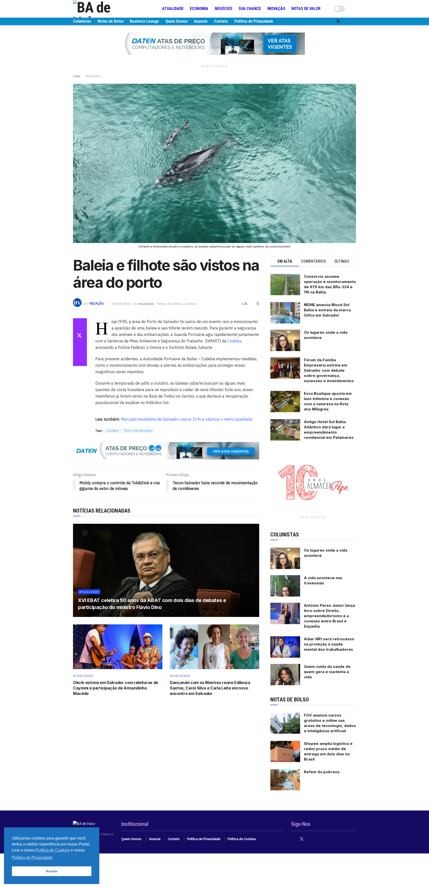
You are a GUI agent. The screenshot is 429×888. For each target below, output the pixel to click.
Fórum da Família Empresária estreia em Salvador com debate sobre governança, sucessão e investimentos (329, 370)
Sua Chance (250, 8)
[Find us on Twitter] (338, 21)
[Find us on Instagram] (346, 21)
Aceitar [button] (52, 871)
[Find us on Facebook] (329, 21)
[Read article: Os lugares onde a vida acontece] (285, 558)
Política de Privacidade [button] (32, 857)
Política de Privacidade (253, 21)
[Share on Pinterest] (80, 348)
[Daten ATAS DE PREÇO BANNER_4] (214, 43)
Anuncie (201, 21)
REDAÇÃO (97, 304)
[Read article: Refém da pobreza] (285, 780)
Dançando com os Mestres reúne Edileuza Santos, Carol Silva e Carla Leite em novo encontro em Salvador (210, 688)
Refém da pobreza (321, 771)
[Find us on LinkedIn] (354, 21)
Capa (76, 76)
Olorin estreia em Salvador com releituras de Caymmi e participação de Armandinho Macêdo (115, 688)
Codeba (234, 340)
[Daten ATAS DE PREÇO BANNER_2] (166, 450)
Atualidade (172, 8)
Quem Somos (176, 21)
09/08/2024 (121, 304)
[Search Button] (354, 8)
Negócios (223, 8)
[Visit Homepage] (103, 8)
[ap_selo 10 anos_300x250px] (313, 482)
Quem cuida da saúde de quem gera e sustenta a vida (327, 671)
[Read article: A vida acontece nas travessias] (285, 586)
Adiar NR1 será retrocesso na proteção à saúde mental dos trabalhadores (329, 644)
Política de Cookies (242, 839)
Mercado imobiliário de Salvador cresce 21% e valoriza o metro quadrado (186, 419)
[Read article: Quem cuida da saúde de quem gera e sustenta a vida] (285, 674)
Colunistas (82, 21)
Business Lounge (144, 21)
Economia (199, 8)
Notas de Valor (306, 8)
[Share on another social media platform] (80, 360)
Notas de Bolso (111, 21)
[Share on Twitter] (80, 336)
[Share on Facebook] (80, 324)
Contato (221, 21)
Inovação (276, 8)
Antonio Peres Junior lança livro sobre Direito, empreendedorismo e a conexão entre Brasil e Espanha (329, 616)
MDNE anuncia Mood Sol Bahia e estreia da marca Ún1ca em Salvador (327, 310)
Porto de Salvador (138, 430)
